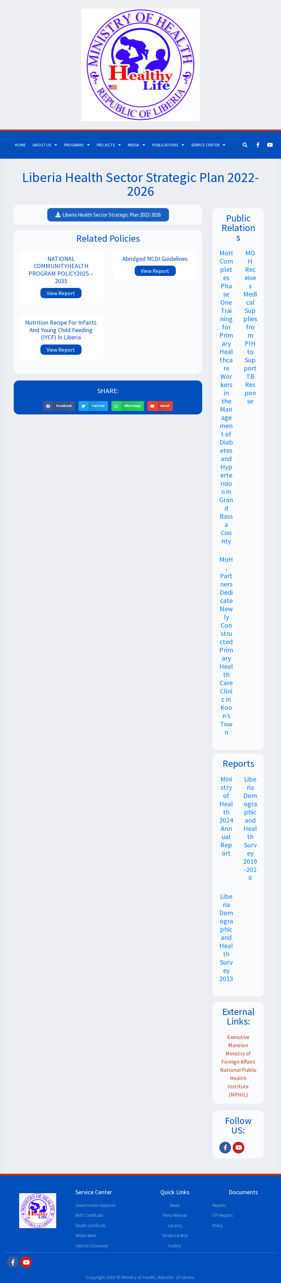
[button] (59, 406)
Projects (106, 144)
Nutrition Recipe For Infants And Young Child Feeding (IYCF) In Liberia (61, 329)
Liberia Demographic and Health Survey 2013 (226, 937)
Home (20, 144)
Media (133, 144)
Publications (165, 144)
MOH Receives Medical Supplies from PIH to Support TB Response (250, 327)
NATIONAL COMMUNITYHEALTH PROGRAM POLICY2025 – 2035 (60, 270)
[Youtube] (270, 145)
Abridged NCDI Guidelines (155, 259)
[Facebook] (258, 145)
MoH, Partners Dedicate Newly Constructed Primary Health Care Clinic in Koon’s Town (226, 645)
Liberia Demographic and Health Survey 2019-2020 (250, 828)
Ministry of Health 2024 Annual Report (226, 816)
